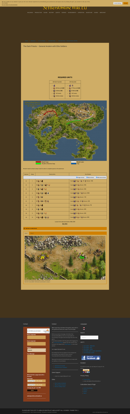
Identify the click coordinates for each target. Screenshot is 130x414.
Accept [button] (125, 3)
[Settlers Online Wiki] (65, 7)
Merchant (103, 12)
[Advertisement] (65, 26)
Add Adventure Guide (60, 365)
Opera (84, 393)
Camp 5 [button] (32, 233)
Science (64, 12)
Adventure (89, 12)
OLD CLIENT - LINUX (88, 349)
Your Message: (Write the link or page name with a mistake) (35, 365)
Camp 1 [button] (26, 233)
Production (38, 12)
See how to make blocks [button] (31, 228)
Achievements (72, 12)
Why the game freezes (60, 385)
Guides (96, 12)
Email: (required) (31, 341)
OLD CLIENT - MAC (87, 347)
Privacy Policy (86, 379)
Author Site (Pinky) (87, 388)
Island (45, 12)
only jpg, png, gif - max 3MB (34, 387)
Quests (58, 12)
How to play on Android (60, 383)
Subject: (29, 347)
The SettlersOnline (58, 342)
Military (51, 12)
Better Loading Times (60, 386)
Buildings (30, 12)
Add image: (30, 378)
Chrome (85, 389)
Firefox (85, 391)
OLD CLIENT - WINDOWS (89, 346)
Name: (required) (31, 334)
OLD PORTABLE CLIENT (88, 352)
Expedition (81, 12)
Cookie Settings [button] (117, 3)
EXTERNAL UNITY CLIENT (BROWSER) (92, 351)
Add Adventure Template (61, 367)
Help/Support (68, 344)
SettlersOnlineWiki (37, 412)
